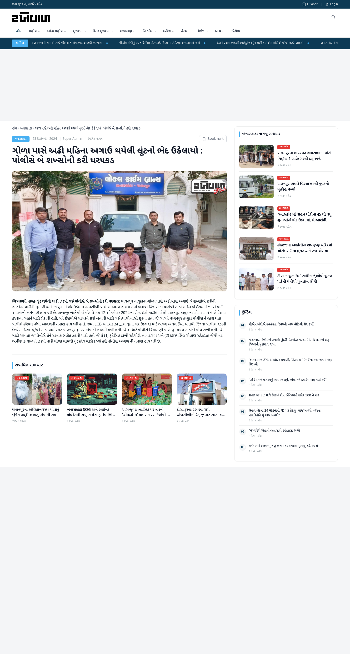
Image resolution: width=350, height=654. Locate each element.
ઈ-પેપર (235, 31)
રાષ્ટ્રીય (33, 31)
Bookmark (215, 139)
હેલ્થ (184, 31)
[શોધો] (333, 17)
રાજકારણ (126, 31)
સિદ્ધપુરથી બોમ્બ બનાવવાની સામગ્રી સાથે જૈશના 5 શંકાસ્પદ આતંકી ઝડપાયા (75, 43)
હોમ (18, 31)
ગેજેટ (201, 31)
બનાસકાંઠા (26, 128)
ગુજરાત (77, 31)
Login (334, 4)
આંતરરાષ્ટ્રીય (55, 31)
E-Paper (312, 4)
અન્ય (218, 31)
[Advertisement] (175, 85)
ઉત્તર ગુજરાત (101, 31)
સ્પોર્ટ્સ (167, 31)
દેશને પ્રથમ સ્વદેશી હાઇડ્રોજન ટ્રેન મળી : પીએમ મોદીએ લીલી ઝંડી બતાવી (278, 43)
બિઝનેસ (147, 31)
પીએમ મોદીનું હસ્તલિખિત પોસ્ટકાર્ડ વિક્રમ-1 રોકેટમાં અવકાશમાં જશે (178, 43)
